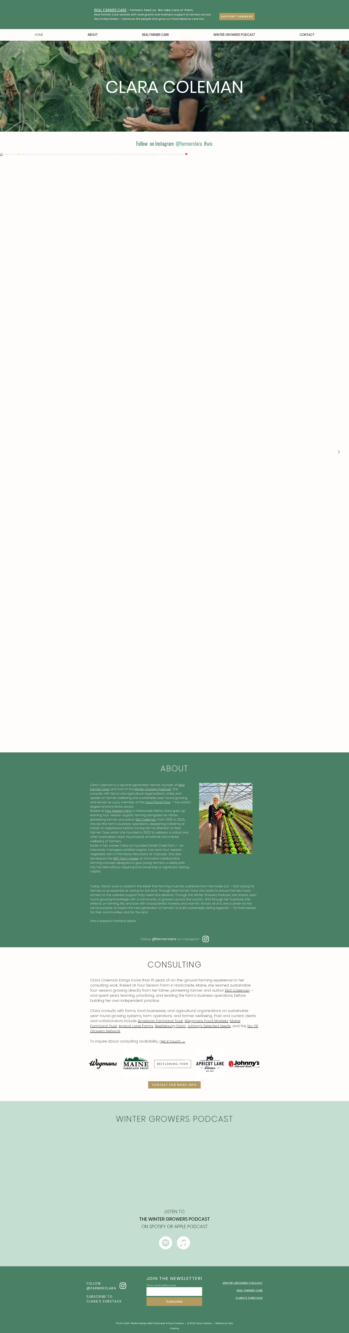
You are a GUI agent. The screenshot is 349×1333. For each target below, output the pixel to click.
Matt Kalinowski (157, 1323)
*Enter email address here (161, 1285)
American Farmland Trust (160, 1020)
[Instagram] (123, 1285)
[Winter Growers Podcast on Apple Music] (183, 1242)
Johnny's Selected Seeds (209, 1026)
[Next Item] (338, 451)
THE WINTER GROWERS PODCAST (174, 1219)
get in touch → (172, 1041)
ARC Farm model (125, 858)
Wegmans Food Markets (206, 1020)
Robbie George (139, 1323)
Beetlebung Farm (170, 1026)
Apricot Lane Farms (136, 1026)
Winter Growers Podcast (153, 789)
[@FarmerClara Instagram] (205, 939)
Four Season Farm (118, 811)
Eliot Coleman (146, 819)
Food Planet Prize (157, 802)
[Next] (329, 86)
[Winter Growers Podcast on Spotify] (165, 1242)
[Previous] (19, 86)
